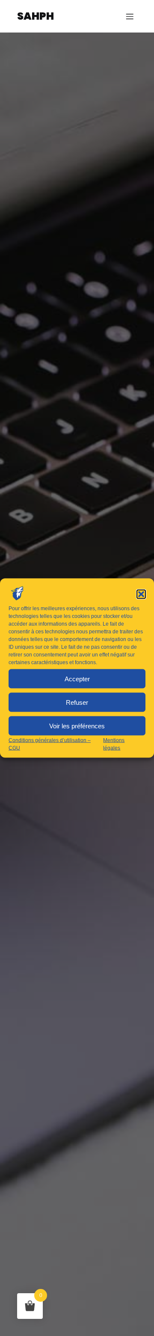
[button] (141, 594)
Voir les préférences (77, 725)
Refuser (77, 702)
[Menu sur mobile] (129, 16)
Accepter (77, 678)
